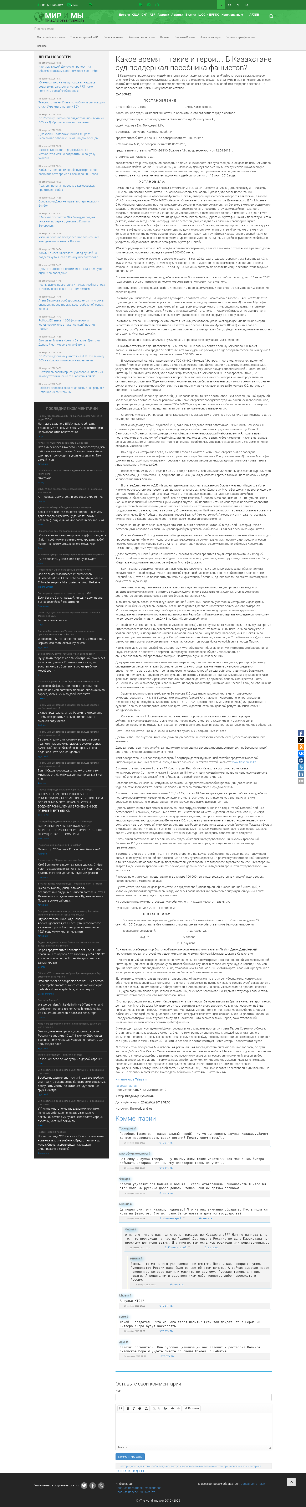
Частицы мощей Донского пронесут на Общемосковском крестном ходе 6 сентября (68, 68)
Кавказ (164, 37)
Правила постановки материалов (139, 1488)
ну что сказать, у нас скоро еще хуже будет (67, 559)
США (135, 14)
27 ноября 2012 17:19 (134, 1218)
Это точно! (45, 478)
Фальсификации (210, 37)
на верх (121, 1086)
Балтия (190, 14)
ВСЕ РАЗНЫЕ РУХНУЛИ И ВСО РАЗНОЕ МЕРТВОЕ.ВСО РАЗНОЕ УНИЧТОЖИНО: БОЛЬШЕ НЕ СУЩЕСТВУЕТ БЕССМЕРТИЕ (70, 830)
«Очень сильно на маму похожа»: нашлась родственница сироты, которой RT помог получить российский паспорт (67, 86)
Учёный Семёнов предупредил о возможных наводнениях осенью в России (69, 239)
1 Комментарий (171, 1218)
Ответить (166, 1142)
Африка (163, 14)
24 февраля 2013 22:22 (135, 1356)
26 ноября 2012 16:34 (134, 1168)
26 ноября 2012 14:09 (134, 1143)
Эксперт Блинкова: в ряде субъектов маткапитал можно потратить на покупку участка (67, 154)
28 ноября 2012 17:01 (134, 1331)
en (229, 5)
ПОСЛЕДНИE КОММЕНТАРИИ (72, 409)
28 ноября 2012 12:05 (145, 1285)
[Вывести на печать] (90, 5)
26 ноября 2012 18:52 (134, 1193)
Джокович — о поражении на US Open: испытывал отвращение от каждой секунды (68, 136)
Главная (132, 1086)
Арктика (177, 14)
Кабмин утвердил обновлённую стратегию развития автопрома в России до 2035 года (68, 172)
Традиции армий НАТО (84, 37)
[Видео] (140, 5)
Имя (118, 1391)
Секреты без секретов (51, 37)
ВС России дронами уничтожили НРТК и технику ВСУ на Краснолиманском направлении (71, 358)
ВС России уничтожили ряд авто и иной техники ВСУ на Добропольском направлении (71, 120)
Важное (42, 45)
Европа (124, 14)
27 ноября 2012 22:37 (140, 1248)
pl (238, 5)
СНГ (144, 14)
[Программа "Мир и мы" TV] (157, 5)
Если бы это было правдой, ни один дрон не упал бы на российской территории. (71, 599)
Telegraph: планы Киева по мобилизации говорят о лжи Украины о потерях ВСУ (72, 104)
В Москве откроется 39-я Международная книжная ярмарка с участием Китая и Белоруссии (67, 221)
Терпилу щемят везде (52, 620)
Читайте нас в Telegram (131, 1079)
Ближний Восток (185, 37)
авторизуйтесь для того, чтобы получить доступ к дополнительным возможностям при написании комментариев (191, 1466)
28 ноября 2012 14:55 (134, 1306)
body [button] (121, 1447)
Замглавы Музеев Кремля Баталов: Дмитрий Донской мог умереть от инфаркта (69, 342)
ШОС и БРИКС (208, 14)
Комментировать (130, 1457)
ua (246, 5)
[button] (120, 1408)
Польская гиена (113, 37)
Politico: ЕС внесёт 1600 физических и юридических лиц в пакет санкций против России (67, 324)
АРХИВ (254, 14)
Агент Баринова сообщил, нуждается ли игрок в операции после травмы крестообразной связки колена (71, 304)
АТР (152, 14)
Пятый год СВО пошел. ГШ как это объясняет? (69, 849)
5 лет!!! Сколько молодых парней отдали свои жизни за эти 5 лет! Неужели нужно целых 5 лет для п (70, 774)
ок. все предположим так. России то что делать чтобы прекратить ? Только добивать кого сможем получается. (70, 717)
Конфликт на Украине (141, 37)
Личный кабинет (51, 5)
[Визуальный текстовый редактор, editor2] (194, 1428)
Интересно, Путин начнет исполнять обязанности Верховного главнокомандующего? (72, 641)
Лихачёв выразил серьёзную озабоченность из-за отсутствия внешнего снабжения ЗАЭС (71, 374)
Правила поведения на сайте (135, 1492)
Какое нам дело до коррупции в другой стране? (70, 1059)
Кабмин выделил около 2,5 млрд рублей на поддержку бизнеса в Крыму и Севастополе (68, 255)
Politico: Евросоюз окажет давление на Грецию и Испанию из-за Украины (71, 390)
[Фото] (149, 5)
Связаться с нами (253, 1484)
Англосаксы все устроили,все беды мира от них (70, 497)
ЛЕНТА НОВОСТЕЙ (55, 57)
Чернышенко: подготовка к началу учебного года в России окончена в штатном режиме (72, 287)
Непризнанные (232, 14)
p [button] (126, 1447)
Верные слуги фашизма (240, 37)
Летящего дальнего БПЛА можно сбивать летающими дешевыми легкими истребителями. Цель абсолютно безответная (70, 428)
